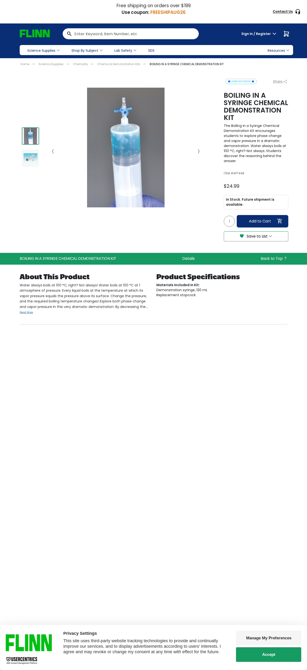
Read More (26, 312)
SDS (151, 50)
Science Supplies (41, 50)
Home (25, 64)
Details (188, 258)
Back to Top (272, 258)
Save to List (257, 236)
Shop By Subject (84, 50)
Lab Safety (123, 50)
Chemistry (80, 64)
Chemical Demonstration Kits (118, 64)
